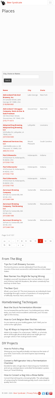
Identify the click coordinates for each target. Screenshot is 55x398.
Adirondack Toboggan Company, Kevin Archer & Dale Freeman (13, 111)
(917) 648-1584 (8, 199)
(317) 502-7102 (8, 162)
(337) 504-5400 (8, 137)
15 (4, 245)
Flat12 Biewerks (10, 155)
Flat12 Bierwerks (10, 178)
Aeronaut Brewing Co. (12, 220)
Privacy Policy (32, 393)
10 (30, 241)
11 (35, 241)
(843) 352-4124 (8, 151)
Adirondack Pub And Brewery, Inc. (11, 96)
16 (9, 245)
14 (50, 241)
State (42, 90)
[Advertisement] (27, 41)
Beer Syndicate (14, 2)
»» (23, 245)
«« (4, 241)
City (29, 90)
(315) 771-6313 (8, 120)
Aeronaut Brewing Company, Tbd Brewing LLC (13, 206)
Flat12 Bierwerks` (10, 167)
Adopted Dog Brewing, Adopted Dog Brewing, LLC (13, 127)
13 (45, 241)
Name (5, 90)
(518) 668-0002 (8, 104)
